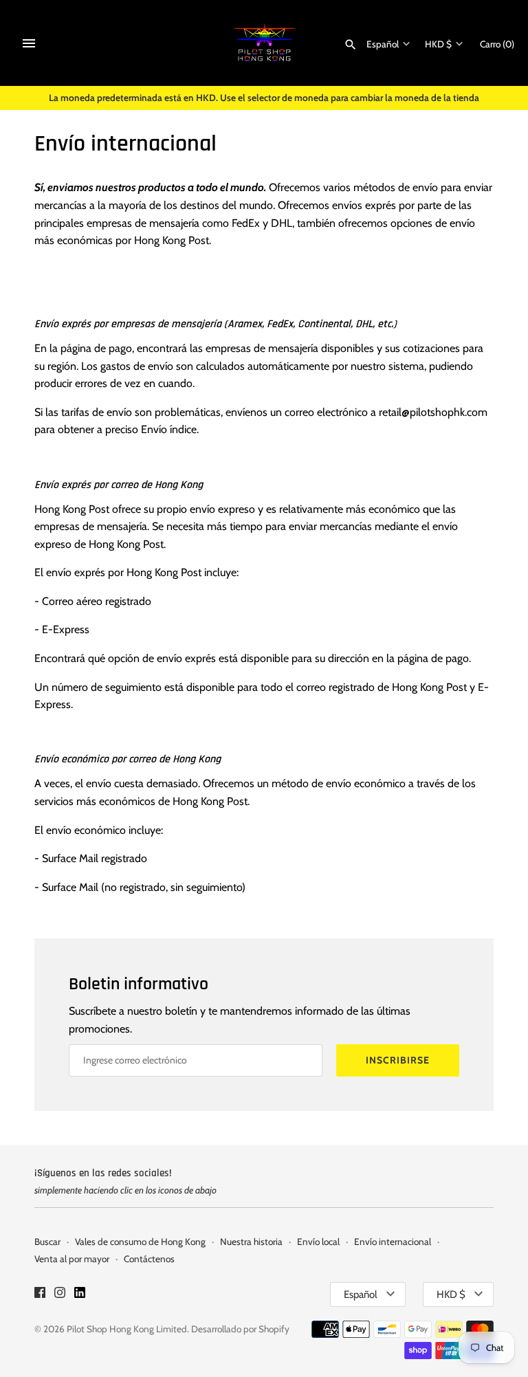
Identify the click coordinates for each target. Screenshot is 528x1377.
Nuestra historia (251, 1241)
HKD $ (438, 43)
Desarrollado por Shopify (240, 1328)
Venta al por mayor (71, 1258)
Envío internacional (392, 1241)
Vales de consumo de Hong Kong (140, 1241)
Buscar (47, 1241)
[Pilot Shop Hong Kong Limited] (264, 43)
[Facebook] (39, 1294)
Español (382, 43)
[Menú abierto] (29, 43)
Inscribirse (398, 1060)
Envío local (318, 1241)
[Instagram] (59, 1294)
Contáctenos (149, 1258)
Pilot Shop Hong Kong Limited (127, 1328)
